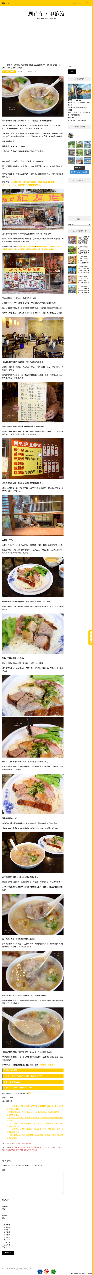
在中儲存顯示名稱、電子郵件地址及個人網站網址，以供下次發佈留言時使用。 (7, 1236)
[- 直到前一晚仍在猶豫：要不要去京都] (79, 152)
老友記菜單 (44, 1147)
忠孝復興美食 (24, 1147)
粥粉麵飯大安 (10, 1150)
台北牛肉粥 (19, 1150)
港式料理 (28, 1143)
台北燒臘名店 (14, 1147)
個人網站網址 (5, 1217)
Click (90, 637)
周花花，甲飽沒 (46, 14)
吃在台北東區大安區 (9, 71)
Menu (6, 3)
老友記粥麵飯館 (34, 1147)
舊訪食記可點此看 (46, 1065)
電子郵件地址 (5, 1207)
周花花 (20, 71)
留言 (4, 1170)
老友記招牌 (52, 1147)
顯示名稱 (5, 1200)
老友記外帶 (27, 1150)
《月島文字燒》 (16, 182)
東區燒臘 (34, 1150)
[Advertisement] (46, 42)
